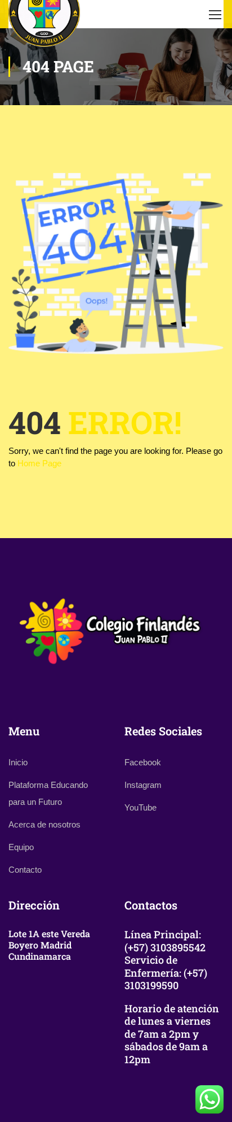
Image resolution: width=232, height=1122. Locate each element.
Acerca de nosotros (44, 824)
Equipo (21, 847)
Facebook (142, 762)
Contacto (25, 869)
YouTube (140, 807)
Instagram (143, 785)
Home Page (39, 463)
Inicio (18, 762)
